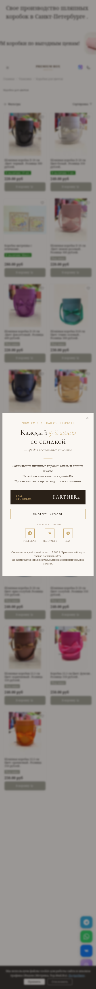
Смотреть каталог (48, 514)
